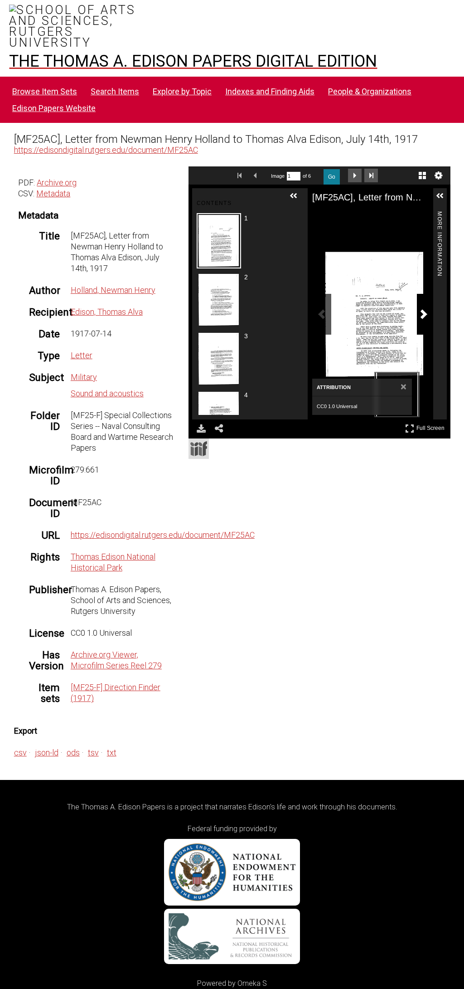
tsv (93, 752)
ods (73, 752)
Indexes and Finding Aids (269, 91)
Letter (81, 355)
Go (331, 177)
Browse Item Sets (44, 91)
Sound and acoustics (107, 393)
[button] (297, 199)
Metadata (53, 193)
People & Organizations (369, 91)
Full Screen (431, 426)
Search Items (115, 91)
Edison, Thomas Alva (107, 312)
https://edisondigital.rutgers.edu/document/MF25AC (106, 150)
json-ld (46, 752)
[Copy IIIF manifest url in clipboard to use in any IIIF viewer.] (198, 448)
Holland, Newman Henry (113, 290)
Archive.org (57, 182)
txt (111, 752)
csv (20, 752)
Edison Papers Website (54, 108)
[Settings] (438, 175)
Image (278, 176)
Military (84, 377)
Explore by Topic (182, 91)
